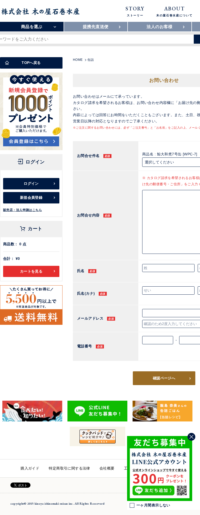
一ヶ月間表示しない (153, 505)
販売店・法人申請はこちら (22, 210)
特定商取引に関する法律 (69, 468)
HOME (78, 60)
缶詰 (91, 60)
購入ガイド (30, 468)
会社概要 (107, 468)
